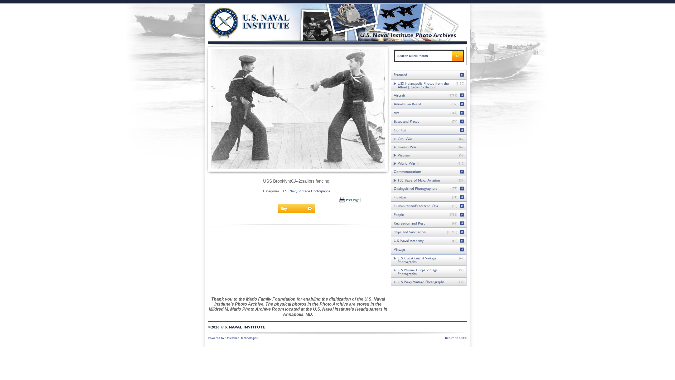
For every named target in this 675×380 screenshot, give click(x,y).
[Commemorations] (429, 171)
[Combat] (429, 130)
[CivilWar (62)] (429, 139)
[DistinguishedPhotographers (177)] (429, 188)
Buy (284, 209)
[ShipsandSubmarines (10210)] (429, 232)
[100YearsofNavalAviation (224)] (429, 180)
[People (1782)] (429, 214)
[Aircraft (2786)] (429, 95)
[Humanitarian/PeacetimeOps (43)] (429, 206)
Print (350, 200)
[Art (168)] (429, 112)
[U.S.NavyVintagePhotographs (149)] (429, 282)
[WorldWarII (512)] (429, 163)
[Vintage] (429, 249)
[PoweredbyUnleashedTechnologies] (233, 337)
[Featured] (429, 74)
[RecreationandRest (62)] (429, 223)
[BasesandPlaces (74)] (429, 121)
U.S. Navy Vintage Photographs (306, 191)
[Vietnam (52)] (429, 155)
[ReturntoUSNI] (456, 337)
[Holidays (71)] (429, 197)
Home (243, 22)
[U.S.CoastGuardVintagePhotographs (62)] (429, 260)
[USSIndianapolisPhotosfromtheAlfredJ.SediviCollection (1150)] (429, 85)
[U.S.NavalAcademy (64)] (429, 240)
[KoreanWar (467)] (429, 147)
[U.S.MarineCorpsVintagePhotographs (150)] (429, 272)
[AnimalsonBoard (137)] (429, 104)
